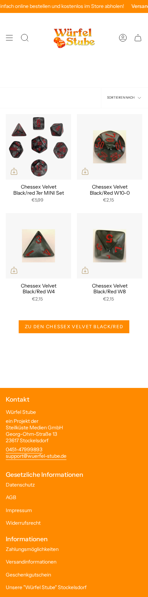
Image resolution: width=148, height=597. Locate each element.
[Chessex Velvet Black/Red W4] (38, 246)
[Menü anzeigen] (9, 37)
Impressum (19, 510)
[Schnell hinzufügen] (14, 171)
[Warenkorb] (137, 37)
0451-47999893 (24, 449)
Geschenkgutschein (28, 574)
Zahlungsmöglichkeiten (32, 549)
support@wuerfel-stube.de (36, 456)
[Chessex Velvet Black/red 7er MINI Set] (38, 147)
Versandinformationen (31, 561)
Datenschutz (20, 484)
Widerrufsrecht (23, 523)
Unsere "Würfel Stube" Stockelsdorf (46, 587)
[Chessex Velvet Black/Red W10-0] (109, 147)
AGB (11, 497)
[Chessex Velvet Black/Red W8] (109, 246)
